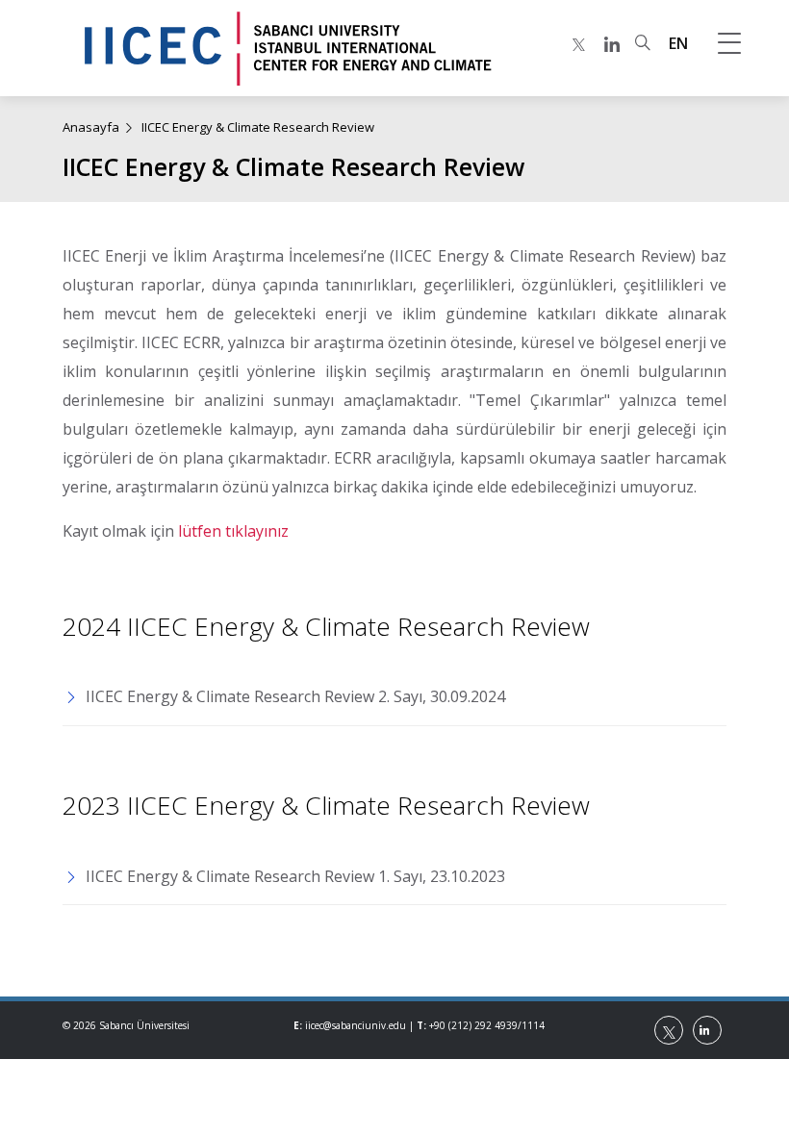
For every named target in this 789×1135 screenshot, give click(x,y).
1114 (533, 1025)
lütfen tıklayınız (233, 531)
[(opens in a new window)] (579, 44)
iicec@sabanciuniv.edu (355, 1025)
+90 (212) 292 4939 (473, 1025)
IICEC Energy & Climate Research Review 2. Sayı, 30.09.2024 (295, 696)
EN (678, 43)
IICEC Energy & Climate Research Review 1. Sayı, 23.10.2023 (295, 876)
